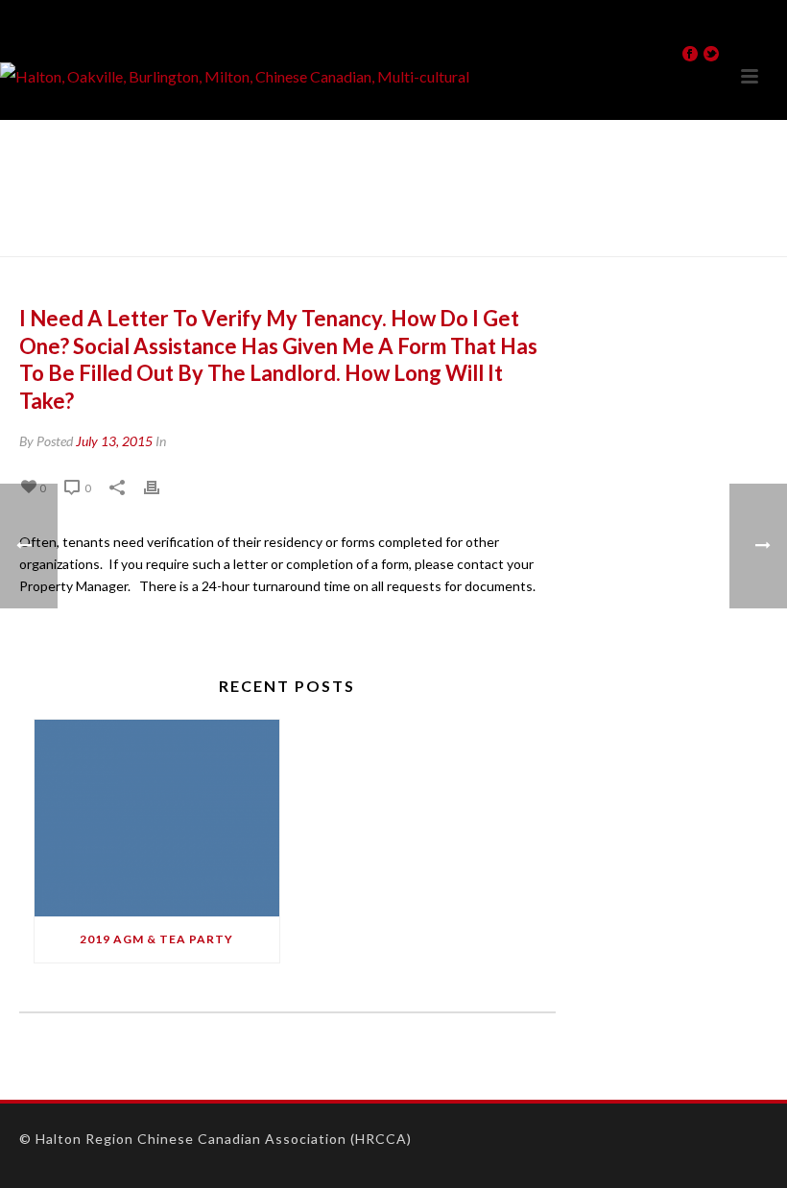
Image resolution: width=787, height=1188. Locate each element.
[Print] (161, 487)
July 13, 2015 (114, 441)
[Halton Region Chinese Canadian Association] (234, 77)
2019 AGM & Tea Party (156, 939)
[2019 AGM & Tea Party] (157, 818)
